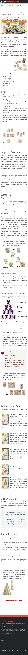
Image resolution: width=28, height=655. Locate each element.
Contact (2, 640)
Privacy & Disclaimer (5, 643)
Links (21, 12)
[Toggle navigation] (22, 1)
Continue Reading (14, 600)
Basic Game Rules (7, 14)
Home (2, 5)
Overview (7, 12)
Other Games (21, 14)
